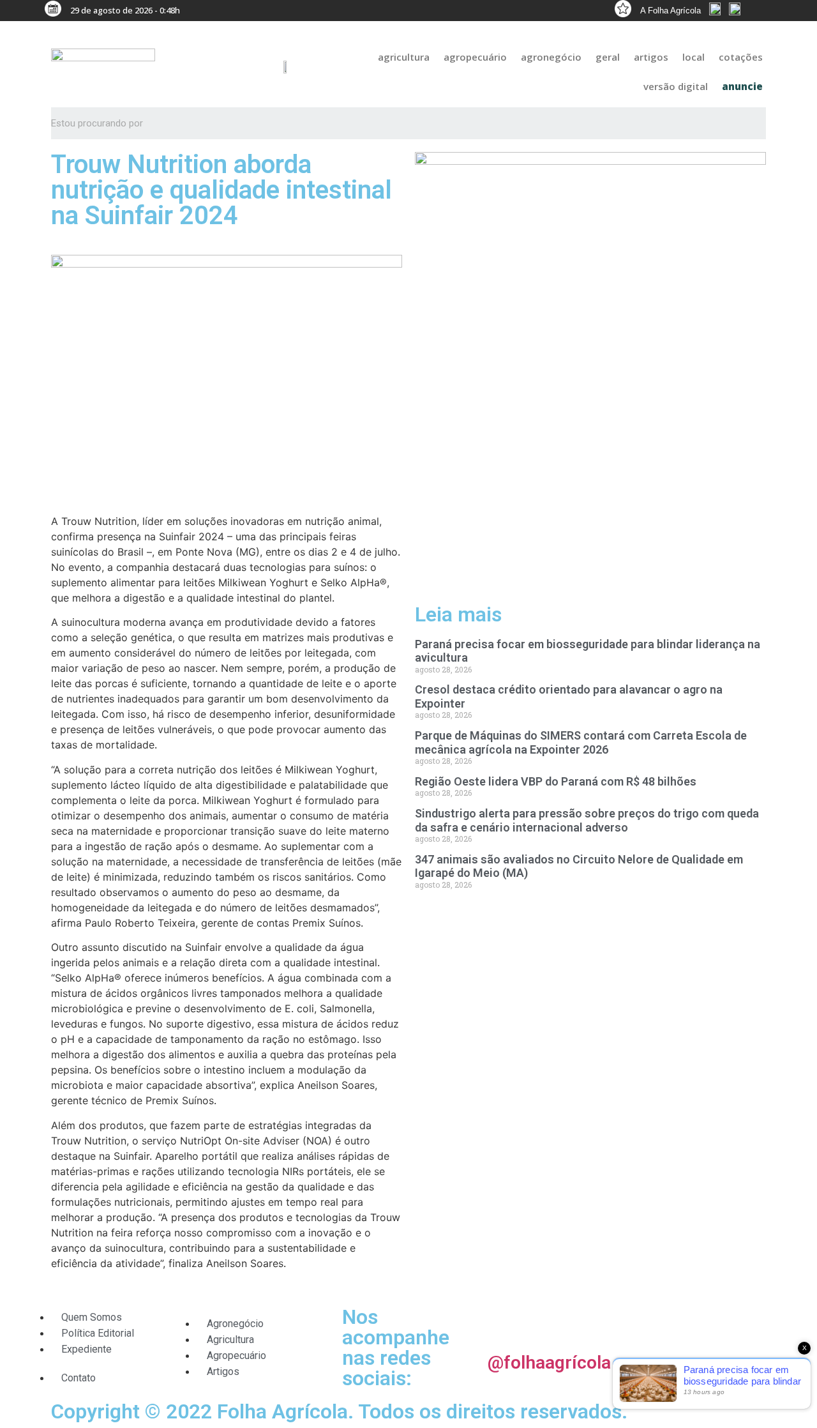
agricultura (404, 56)
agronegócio (551, 56)
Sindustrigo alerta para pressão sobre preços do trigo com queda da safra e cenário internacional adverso (587, 820)
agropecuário (475, 56)
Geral (608, 56)
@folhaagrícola (549, 1362)
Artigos (651, 56)
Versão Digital (675, 86)
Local (693, 56)
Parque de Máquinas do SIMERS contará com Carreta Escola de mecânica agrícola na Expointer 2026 (581, 742)
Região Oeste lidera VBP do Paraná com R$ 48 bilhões (555, 781)
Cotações (741, 56)
